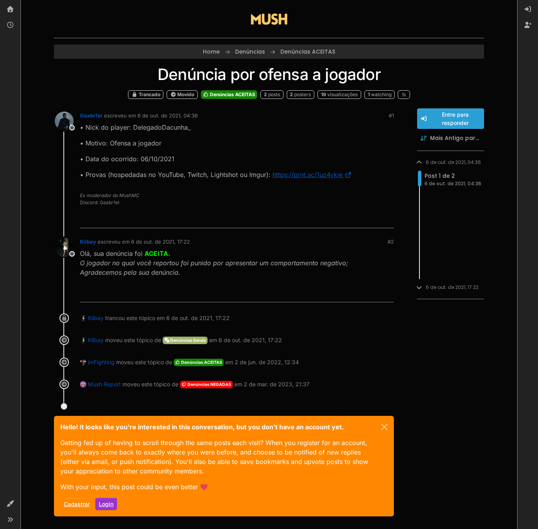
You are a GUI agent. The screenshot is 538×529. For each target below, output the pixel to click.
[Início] (10, 9)
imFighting (101, 362)
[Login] (528, 9)
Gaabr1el (91, 115)
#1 (391, 115)
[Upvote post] (359, 218)
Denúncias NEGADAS (209, 384)
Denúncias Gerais (187, 340)
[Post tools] (387, 218)
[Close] (384, 427)
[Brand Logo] (269, 18)
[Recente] (10, 25)
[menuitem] (528, 9)
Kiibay (88, 241)
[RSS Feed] (404, 94)
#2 (391, 241)
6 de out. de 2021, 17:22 (160, 241)
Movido (185, 94)
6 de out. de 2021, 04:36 (167, 115)
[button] (10, 503)
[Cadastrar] (528, 25)
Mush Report (104, 384)
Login (106, 504)
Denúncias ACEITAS (232, 94)
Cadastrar (77, 504)
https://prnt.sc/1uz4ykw (308, 175)
